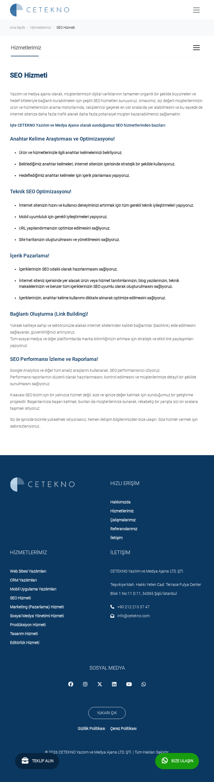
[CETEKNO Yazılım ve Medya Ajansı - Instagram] (86, 684)
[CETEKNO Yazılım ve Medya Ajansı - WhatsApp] (143, 684)
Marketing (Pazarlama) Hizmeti (37, 607)
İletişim (116, 537)
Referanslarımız (123, 529)
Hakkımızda (120, 502)
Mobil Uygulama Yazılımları (33, 589)
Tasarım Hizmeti (24, 633)
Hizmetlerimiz (40, 28)
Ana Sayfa (17, 28)
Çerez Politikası (123, 728)
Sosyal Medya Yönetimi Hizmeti (37, 616)
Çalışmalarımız (123, 520)
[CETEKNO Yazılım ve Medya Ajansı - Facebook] (71, 684)
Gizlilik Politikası (91, 728)
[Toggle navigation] (196, 10)
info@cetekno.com (133, 616)
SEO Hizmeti (20, 598)
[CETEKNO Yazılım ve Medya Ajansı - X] (100, 684)
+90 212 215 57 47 (133, 607)
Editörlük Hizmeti (24, 642)
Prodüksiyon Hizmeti (28, 624)
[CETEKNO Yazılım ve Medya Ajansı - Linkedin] (115, 684)
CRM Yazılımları (23, 580)
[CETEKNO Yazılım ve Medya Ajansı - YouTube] (129, 684)
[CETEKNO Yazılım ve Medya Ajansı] (40, 10)
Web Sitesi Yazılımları (28, 571)
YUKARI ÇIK (107, 713)
